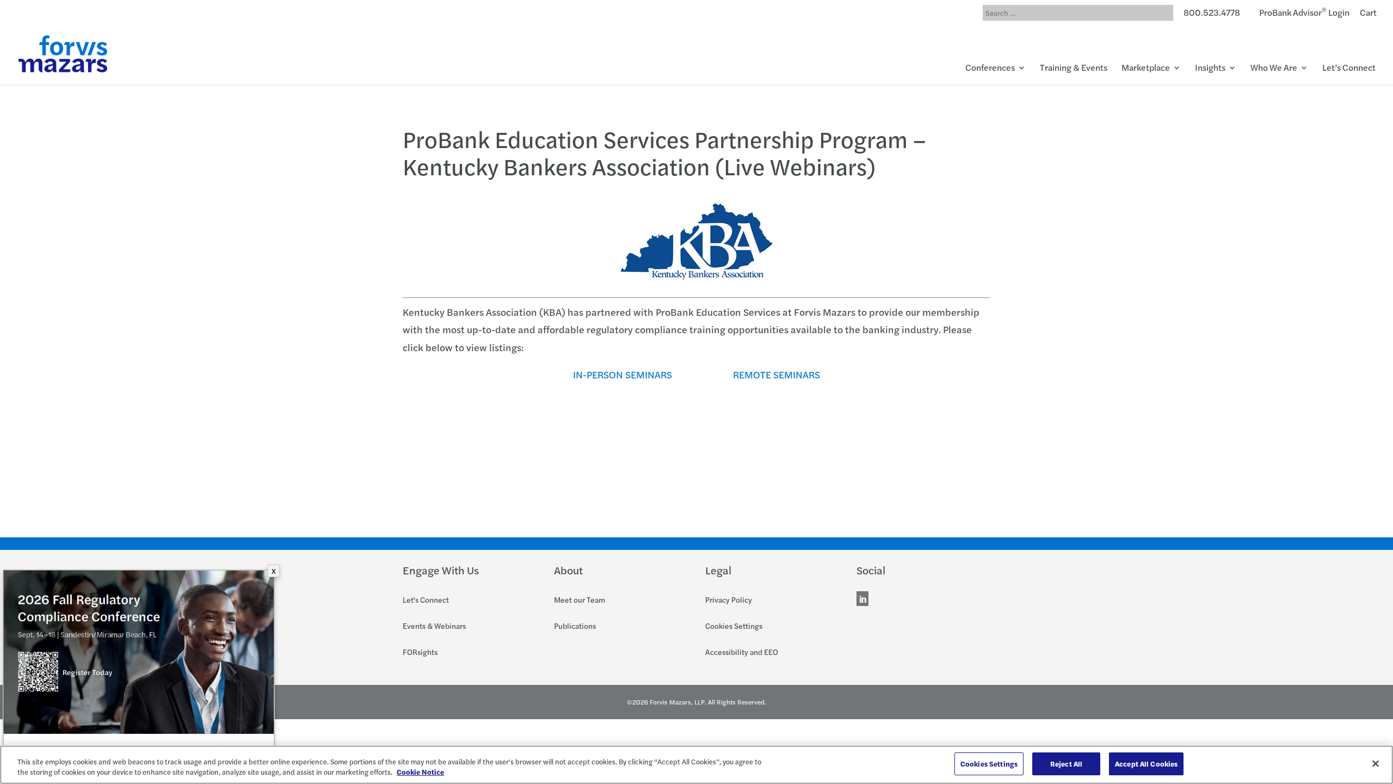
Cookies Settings (733, 625)
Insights (1210, 69)
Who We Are (1273, 69)
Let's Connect (426, 599)
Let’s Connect (1349, 69)
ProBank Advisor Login (1304, 14)
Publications (575, 625)
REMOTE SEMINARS (776, 374)
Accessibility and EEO (741, 651)
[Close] (1376, 763)
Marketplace (1145, 69)
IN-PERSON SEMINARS (622, 374)
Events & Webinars (434, 625)
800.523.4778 (1212, 14)
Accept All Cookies (1146, 763)
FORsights (420, 651)
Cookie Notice (420, 772)
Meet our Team (579, 599)
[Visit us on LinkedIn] (862, 600)
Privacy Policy (728, 599)
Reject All (1066, 763)
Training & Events (1073, 69)
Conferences (990, 69)
